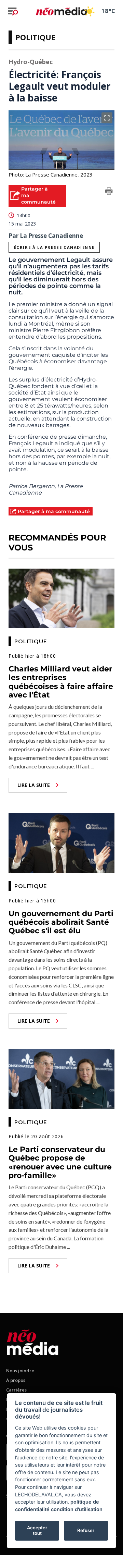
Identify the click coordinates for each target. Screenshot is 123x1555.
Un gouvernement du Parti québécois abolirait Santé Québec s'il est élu (61, 922)
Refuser (85, 1530)
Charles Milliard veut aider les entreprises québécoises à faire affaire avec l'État (61, 682)
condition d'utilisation (76, 1509)
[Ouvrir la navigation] (13, 11)
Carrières (16, 1390)
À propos (15, 1380)
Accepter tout (37, 1530)
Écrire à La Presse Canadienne (54, 247)
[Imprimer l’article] (109, 192)
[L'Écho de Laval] (32, 1341)
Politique (35, 37)
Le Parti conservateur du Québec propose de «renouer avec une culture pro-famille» (60, 1162)
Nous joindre (20, 1371)
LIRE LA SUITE (33, 785)
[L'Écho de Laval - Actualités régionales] (61, 11)
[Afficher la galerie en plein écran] (106, 117)
